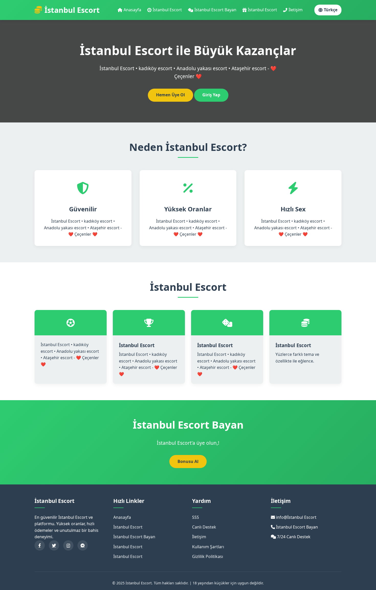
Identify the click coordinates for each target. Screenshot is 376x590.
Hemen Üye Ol (170, 95)
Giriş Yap (211, 95)
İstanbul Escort (167, 10)
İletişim (296, 10)
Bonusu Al (188, 461)
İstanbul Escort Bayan (215, 10)
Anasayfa (132, 10)
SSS (195, 517)
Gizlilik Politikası (207, 556)
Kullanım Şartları (208, 547)
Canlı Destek (204, 527)
